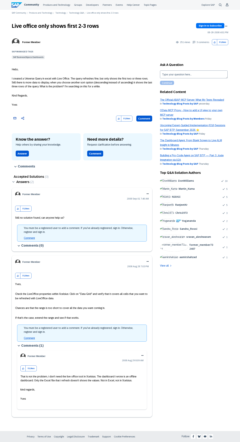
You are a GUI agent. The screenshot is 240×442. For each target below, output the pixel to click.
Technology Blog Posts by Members (183, 118)
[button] (214, 42)
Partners (107, 5)
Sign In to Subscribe (210, 25)
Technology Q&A (76, 13)
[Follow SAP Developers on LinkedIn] (211, 436)
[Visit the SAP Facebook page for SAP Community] (193, 436)
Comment (144, 118)
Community (31, 4)
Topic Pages (150, 5)
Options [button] (226, 26)
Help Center (133, 5)
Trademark (93, 436)
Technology (60, 13)
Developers (92, 5)
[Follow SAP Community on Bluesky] (199, 436)
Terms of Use (44, 436)
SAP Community (19, 13)
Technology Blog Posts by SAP (180, 103)
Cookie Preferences (124, 436)
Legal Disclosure (76, 436)
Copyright (59, 436)
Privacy (30, 436)
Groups (78, 5)
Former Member (31, 42)
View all (164, 265)
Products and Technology (56, 5)
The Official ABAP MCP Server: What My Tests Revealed (192, 99)
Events (119, 5)
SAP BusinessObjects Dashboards (28, 57)
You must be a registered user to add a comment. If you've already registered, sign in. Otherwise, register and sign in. (78, 230)
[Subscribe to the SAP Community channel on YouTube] (205, 436)
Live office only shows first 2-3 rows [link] (102, 13)
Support (106, 436)
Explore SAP (208, 5)
